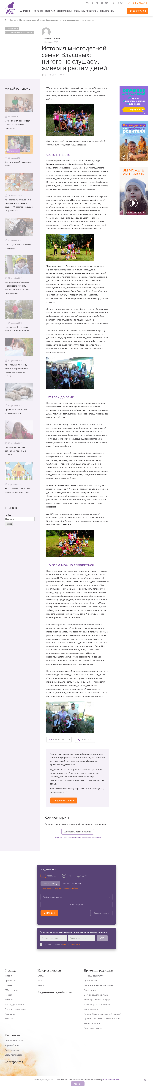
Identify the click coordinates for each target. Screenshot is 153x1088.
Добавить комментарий (78, 831)
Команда (9, 999)
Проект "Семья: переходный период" (102, 1014)
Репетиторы (90, 990)
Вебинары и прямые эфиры (97, 999)
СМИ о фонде (11, 990)
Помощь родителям (94, 975)
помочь (139, 11)
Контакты (9, 1018)
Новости (9, 994)
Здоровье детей (92, 1023)
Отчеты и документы (15, 1009)
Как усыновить (91, 1009)
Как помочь (12, 1035)
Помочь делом (12, 1050)
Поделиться (86, 740)
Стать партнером (13, 1054)
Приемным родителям (86, 11)
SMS (69, 876)
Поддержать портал (63, 800)
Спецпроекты (107, 11)
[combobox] (76, 897)
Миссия (8, 975)
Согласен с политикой (62, 944)
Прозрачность (12, 980)
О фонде (38, 11)
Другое (85, 876)
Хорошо (78, 1084)
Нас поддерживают (14, 1004)
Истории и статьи (49, 970)
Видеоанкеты (64, 11)
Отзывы (9, 985)
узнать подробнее (110, 1079)
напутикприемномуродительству (20, 32)
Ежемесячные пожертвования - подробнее (59, 888)
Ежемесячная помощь (72, 883)
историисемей (12, 29)
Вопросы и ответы (93, 1028)
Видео (41, 985)
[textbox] (76, 897)
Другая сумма (76, 904)
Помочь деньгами (14, 1040)
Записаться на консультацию (98, 985)
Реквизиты (10, 1014)
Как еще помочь (101, 913)
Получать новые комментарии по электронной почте (77, 837)
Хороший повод (13, 1045)
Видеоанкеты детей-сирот (55, 992)
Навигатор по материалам (97, 1004)
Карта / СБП (52, 876)
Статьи (13, 20)
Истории (50, 11)
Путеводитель (91, 980)
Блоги (40, 980)
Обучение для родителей (96, 994)
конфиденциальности (71, 944)
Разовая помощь (50, 883)
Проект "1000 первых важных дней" (102, 1018)
